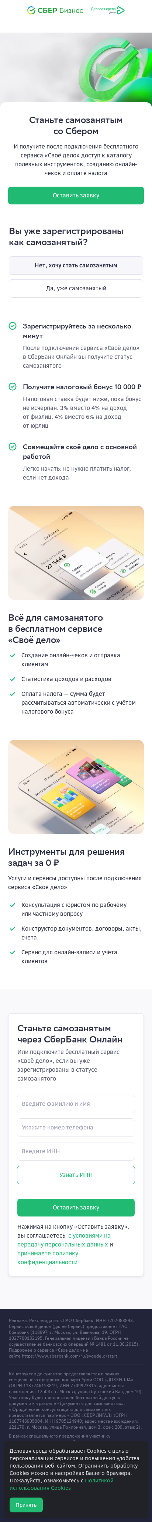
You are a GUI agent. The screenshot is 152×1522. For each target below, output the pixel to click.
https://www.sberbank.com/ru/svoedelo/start (69, 1356)
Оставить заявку (76, 195)
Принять (26, 1505)
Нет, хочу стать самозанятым (76, 265)
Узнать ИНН (76, 1174)
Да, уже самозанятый (76, 288)
